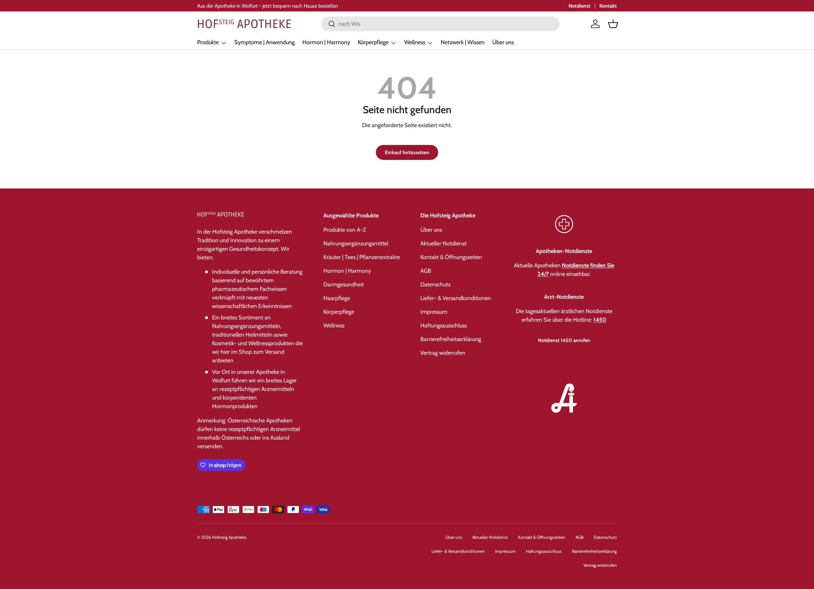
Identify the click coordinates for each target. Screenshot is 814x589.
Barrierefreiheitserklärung (450, 339)
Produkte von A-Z (344, 229)
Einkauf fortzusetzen (407, 152)
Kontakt (608, 6)
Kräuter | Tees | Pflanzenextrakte (361, 257)
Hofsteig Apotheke (229, 537)
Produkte (208, 42)
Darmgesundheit (343, 284)
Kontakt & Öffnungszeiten (451, 257)
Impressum (433, 311)
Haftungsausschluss (443, 325)
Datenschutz (435, 284)
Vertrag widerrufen (442, 352)
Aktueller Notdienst (443, 243)
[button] (613, 24)
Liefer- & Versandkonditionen (455, 298)
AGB (425, 270)
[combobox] (440, 24)
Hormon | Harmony (326, 42)
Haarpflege (336, 298)
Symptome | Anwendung (264, 42)
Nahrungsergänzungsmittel (355, 243)
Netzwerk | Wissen (463, 42)
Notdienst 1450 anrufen (564, 340)
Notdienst (579, 6)
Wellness (414, 42)
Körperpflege (373, 42)
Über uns (503, 42)
